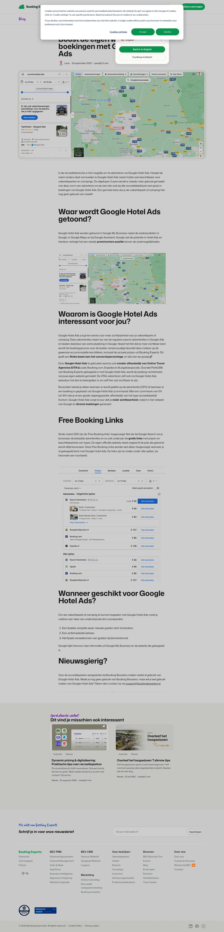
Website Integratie (59, 882)
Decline (167, 31)
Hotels (115, 860)
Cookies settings (118, 31)
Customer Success (184, 860)
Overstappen (26, 860)
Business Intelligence (61, 873)
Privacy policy (92, 926)
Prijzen (22, 865)
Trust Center (150, 882)
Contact (178, 869)
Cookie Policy (75, 926)
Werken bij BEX (182, 865)
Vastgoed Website (91, 860)
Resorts (116, 865)
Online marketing (90, 879)
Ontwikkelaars (151, 878)
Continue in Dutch (142, 57)
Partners (148, 873)
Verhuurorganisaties (123, 878)
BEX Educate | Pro (152, 856)
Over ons (179, 856)
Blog (145, 865)
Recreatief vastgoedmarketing (91, 885)
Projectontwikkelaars (123, 882)
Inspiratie (57, 754)
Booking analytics (90, 892)
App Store (55, 869)
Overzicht (24, 856)
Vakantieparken (120, 856)
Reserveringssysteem (61, 856)
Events (146, 860)
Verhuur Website (90, 856)
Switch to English (142, 49)
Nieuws (69, 754)
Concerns (117, 873)
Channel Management (62, 860)
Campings (117, 869)
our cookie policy (140, 14)
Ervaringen (149, 869)
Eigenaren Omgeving (61, 878)
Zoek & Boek (56, 865)
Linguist (85, 865)
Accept (142, 31)
